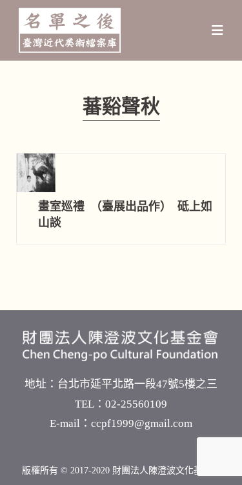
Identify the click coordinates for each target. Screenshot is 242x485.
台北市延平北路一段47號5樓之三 (137, 384)
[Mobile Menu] (218, 30)
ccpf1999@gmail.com (141, 423)
